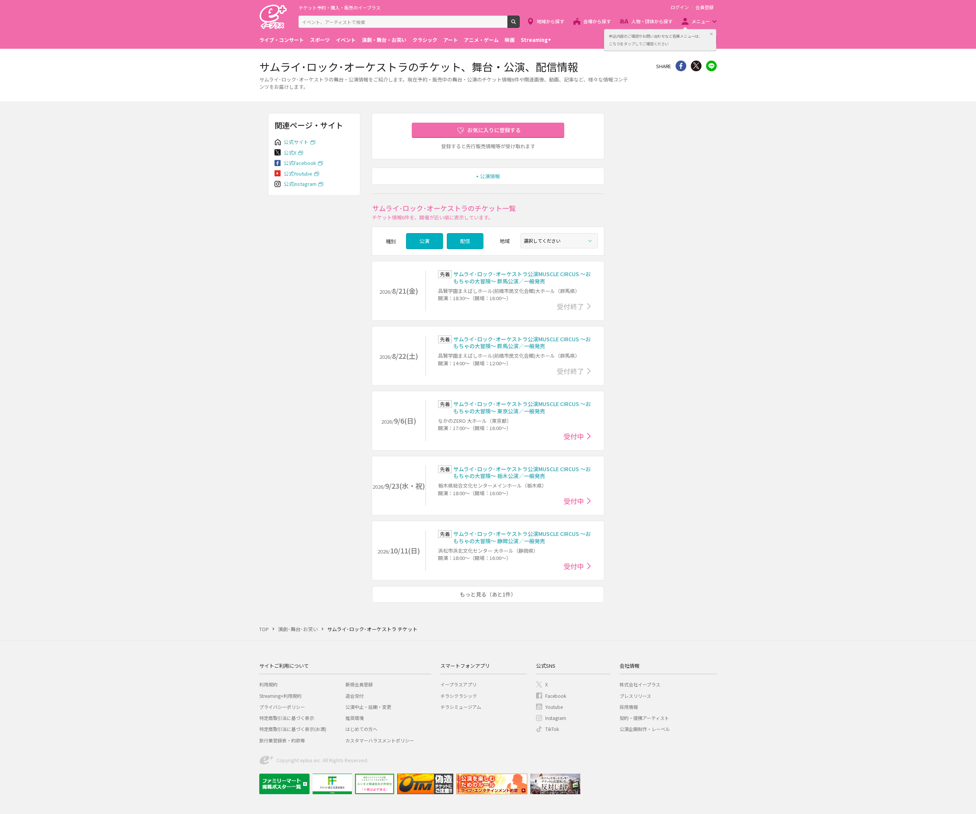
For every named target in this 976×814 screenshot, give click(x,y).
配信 (465, 241)
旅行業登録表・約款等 (282, 740)
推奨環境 (354, 718)
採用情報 (629, 707)
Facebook (555, 695)
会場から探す (597, 21)
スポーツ (320, 39)
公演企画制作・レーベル (645, 729)
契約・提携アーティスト (644, 718)
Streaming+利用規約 (280, 695)
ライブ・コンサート (281, 39)
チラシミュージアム (460, 707)
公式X (290, 152)
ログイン (680, 7)
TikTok (552, 729)
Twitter (696, 66)
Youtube (554, 707)
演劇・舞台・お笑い (384, 39)
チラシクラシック (458, 695)
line (711, 66)
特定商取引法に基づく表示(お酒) (292, 729)
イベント (346, 39)
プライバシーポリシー (282, 707)
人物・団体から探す (652, 21)
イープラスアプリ (458, 684)
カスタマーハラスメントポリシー (379, 740)
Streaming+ (536, 39)
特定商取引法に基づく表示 (286, 718)
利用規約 (268, 684)
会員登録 (704, 7)
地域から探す (550, 21)
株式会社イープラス (640, 684)
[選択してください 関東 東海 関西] (559, 240)
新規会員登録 (359, 684)
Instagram (555, 718)
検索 (519, 25)
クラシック (425, 39)
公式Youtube (298, 173)
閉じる (711, 34)
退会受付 (354, 695)
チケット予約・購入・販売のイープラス (339, 7)
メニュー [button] (701, 21)
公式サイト (296, 142)
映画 (510, 39)
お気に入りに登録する (494, 130)
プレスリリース (635, 695)
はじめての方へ (361, 729)
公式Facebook (300, 162)
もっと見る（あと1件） (488, 594)
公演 (424, 241)
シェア (681, 66)
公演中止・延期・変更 (368, 707)
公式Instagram (300, 183)
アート (450, 39)
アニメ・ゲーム (481, 39)
